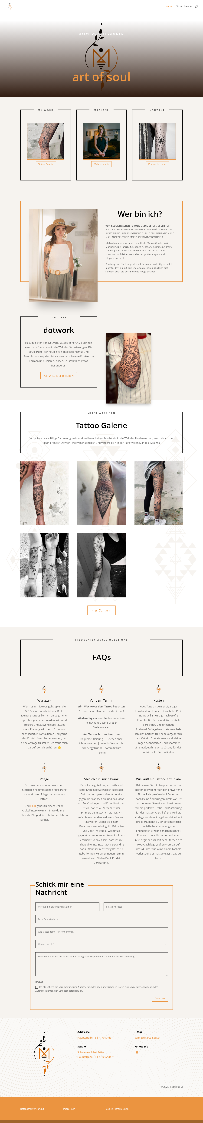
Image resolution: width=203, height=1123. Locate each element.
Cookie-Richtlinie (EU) (117, 1108)
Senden (160, 998)
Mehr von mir (101, 164)
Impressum (69, 1108)
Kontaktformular (157, 164)
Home (169, 6)
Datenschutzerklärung (32, 1108)
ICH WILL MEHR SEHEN (58, 376)
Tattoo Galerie (184, 6)
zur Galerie (101, 610)
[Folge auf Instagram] (137, 1052)
